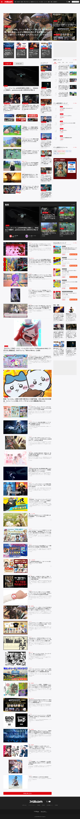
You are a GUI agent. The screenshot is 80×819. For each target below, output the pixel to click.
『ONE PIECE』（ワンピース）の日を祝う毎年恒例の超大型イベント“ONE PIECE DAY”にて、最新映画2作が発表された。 (39, 720)
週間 (63, 62)
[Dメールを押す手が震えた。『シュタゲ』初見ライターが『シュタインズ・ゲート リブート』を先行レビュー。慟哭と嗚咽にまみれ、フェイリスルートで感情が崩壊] (46, 153)
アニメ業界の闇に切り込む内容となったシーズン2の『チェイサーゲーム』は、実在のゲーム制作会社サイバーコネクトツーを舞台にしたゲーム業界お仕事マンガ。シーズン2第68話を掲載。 (39, 657)
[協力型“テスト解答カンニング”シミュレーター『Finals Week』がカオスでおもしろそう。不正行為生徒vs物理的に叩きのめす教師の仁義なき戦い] (15, 280)
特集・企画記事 (53, 1)
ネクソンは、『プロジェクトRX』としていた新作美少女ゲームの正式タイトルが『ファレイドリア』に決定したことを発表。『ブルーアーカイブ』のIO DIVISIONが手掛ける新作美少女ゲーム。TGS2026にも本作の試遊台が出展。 (40, 442)
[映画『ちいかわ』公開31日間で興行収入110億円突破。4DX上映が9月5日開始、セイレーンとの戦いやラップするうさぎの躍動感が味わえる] (27, 383)
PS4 (70, 151)
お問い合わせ (24, 805)
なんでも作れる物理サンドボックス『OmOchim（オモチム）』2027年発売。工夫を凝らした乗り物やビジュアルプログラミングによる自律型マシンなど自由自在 (30, 152)
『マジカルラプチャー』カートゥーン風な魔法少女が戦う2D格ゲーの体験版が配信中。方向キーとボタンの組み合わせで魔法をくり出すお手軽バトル (39, 358)
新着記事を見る (27, 793)
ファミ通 (29, 564)
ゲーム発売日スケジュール (60, 147)
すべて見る (75, 59)
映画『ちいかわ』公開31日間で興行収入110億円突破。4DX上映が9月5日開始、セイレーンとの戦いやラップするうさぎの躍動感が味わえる (27, 400)
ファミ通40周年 (32, 559)
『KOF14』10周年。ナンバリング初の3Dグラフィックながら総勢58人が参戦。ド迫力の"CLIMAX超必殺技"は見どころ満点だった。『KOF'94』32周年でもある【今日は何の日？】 (11, 108)
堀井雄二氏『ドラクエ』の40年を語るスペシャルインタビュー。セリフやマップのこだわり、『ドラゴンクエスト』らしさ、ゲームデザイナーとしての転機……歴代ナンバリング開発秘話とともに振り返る (71, 317)
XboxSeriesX (62, 153)
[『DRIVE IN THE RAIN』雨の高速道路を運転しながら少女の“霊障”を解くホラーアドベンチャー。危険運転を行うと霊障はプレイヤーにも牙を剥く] (15, 473)
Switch (22, 1)
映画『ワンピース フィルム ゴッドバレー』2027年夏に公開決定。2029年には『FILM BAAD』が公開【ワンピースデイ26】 (39, 717)
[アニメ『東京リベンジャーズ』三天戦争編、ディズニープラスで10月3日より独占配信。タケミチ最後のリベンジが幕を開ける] (15, 295)
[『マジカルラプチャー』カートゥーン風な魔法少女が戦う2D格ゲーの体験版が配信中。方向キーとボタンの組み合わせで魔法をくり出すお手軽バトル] (15, 361)
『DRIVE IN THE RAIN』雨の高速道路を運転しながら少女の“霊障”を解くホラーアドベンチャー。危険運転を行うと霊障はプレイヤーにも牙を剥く (39, 470)
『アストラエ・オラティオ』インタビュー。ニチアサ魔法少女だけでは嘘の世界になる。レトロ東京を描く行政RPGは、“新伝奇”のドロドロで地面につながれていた (46, 143)
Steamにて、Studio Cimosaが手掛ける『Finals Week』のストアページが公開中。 (39, 279)
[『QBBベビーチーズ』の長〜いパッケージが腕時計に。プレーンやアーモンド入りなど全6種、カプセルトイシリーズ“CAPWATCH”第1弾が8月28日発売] (15, 597)
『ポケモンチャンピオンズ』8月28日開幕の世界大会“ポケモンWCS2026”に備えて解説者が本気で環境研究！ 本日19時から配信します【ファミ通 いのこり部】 (40, 261)
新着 (15, 1)
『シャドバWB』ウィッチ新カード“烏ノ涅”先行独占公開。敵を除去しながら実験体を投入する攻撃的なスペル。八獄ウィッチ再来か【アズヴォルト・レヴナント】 (27, 33)
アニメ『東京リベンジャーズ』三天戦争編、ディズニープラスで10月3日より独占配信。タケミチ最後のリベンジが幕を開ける (40, 292)
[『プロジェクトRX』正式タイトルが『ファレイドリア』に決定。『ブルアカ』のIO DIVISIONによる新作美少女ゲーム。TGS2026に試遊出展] (15, 442)
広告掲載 (56, 805)
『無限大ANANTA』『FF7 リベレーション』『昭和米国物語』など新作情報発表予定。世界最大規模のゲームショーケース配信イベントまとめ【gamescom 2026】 (8, 52)
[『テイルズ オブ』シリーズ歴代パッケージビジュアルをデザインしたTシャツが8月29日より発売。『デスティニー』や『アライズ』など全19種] (15, 627)
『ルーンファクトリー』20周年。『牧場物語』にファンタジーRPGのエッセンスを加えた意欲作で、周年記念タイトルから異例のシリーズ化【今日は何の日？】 (39, 686)
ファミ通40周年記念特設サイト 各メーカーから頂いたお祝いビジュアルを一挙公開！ (39, 562)
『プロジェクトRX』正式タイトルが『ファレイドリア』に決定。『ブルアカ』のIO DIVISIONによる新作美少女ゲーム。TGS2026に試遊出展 (40, 439)
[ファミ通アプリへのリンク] (36, 811)
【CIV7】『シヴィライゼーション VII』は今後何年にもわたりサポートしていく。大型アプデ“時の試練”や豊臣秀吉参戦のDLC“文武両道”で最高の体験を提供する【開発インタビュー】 (46, 178)
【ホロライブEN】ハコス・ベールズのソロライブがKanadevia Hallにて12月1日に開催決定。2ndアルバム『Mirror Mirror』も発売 (27, 349)
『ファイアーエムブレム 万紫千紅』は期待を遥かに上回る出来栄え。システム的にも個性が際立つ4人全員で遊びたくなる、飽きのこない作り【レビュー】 (58, 334)
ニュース (45, 1)
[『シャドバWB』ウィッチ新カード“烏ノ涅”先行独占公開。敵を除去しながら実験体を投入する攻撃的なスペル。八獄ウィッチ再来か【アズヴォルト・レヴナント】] (15, 612)
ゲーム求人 (41, 1)
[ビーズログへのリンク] (44, 811)
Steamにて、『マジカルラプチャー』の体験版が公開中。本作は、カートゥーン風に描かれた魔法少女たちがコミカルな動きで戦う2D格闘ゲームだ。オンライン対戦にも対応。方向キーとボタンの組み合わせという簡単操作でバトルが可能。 (40, 361)
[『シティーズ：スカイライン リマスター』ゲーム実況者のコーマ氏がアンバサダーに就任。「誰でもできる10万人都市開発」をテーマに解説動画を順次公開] (15, 674)
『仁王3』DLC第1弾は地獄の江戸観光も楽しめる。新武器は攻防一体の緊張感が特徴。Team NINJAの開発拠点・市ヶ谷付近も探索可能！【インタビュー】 (46, 195)
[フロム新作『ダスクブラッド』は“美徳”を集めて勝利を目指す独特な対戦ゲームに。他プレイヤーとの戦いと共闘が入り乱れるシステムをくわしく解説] (46, 102)
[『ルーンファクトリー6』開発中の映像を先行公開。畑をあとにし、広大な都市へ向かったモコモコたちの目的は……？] (12, 142)
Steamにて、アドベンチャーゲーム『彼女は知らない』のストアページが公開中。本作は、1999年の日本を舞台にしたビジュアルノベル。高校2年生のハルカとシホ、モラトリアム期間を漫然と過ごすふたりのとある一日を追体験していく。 (40, 643)
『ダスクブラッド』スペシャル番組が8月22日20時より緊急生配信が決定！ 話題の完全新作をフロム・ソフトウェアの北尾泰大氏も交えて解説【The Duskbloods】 (46, 75)
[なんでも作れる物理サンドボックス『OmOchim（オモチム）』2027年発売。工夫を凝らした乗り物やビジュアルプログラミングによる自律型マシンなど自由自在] (12, 154)
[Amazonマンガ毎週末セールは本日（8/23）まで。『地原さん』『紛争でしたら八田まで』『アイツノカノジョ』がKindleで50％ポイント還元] (15, 751)
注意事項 (43, 805)
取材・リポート (24, 161)
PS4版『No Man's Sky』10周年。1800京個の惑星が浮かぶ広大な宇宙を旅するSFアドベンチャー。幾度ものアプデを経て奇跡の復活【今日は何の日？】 (30, 107)
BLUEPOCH (30, 517)
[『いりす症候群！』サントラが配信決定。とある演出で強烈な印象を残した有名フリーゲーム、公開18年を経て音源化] (15, 766)
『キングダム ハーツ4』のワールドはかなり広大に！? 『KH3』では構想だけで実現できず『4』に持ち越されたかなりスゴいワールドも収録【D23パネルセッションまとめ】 (58, 317)
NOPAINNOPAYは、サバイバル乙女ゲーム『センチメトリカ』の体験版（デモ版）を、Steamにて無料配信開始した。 (39, 310)
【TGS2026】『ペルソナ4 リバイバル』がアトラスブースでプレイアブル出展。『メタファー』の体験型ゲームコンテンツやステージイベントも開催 (39, 501)
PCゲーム (28, 1)
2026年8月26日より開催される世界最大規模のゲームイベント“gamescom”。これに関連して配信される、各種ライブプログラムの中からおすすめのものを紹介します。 (39, 735)
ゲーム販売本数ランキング (60, 103)
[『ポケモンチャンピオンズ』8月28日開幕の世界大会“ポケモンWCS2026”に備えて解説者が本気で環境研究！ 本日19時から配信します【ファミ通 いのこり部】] (15, 264)
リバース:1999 (32, 513)
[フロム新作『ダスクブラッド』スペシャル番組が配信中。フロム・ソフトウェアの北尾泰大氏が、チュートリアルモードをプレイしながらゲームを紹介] (33, 46)
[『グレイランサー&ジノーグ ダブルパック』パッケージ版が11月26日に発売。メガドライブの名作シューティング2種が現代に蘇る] (15, 249)
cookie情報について (50, 805)
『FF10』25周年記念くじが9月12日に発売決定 (38, 777)
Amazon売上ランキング (59, 243)
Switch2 (18, 1)
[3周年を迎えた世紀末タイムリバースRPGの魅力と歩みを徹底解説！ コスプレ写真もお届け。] (15, 520)
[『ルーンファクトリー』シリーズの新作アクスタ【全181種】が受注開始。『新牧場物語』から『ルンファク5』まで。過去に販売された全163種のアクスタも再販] (15, 535)
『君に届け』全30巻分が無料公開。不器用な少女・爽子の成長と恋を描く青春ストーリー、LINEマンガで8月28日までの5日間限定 (39, 454)
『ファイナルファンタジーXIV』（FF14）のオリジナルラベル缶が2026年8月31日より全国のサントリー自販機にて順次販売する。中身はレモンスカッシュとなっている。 (39, 549)
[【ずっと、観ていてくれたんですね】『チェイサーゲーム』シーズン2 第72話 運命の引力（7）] (15, 658)
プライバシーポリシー (31, 805)
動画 (49, 1)
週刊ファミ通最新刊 (59, 159)
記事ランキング (57, 59)
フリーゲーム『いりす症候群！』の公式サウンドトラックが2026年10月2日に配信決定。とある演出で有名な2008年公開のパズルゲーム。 (39, 766)
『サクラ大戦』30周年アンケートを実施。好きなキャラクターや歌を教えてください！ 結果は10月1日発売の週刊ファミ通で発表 (21, 52)
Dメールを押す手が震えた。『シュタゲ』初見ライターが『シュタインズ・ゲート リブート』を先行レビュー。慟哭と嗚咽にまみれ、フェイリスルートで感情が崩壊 (46, 160)
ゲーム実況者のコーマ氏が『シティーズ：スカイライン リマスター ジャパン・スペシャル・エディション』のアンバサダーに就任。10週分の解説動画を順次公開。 (39, 674)
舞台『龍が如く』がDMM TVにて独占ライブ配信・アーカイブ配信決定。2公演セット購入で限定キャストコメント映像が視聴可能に (39, 578)
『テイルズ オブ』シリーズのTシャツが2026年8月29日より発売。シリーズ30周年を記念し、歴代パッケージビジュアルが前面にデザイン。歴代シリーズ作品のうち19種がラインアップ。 (40, 627)
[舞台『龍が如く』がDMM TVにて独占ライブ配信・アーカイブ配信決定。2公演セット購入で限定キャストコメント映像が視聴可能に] (15, 581)
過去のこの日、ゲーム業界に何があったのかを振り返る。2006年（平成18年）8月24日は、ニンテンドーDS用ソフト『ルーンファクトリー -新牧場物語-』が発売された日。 (40, 689)
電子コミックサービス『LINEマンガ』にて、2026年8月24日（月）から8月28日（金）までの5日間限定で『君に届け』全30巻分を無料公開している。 (40, 458)
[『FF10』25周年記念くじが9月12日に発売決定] (15, 782)
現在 (55, 62)
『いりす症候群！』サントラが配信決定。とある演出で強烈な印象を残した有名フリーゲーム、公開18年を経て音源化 (39, 763)
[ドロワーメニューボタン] (2, 2)
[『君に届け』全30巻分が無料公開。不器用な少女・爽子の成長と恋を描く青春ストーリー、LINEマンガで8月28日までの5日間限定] (15, 458)
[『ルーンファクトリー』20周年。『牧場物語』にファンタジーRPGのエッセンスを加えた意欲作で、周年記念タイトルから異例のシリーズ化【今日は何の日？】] (15, 689)
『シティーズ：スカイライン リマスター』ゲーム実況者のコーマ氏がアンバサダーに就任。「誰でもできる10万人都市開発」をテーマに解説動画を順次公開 (39, 670)
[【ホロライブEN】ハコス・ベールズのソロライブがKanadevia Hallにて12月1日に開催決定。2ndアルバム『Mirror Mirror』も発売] (27, 332)
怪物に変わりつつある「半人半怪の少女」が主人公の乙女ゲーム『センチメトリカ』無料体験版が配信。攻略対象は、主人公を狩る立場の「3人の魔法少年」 (39, 307)
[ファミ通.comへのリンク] (8, 1)
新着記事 (19, 64)
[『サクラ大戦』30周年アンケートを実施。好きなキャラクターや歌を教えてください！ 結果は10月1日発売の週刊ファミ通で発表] (21, 46)
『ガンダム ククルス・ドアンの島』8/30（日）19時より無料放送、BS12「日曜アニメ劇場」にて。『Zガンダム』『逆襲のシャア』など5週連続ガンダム (30, 188)
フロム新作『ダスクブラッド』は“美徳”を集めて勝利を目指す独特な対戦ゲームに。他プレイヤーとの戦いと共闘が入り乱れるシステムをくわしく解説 (46, 109)
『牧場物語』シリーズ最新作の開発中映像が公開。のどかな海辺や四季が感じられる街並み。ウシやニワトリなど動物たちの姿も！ (30, 128)
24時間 (59, 62)
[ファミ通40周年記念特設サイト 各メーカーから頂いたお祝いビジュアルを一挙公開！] (15, 566)
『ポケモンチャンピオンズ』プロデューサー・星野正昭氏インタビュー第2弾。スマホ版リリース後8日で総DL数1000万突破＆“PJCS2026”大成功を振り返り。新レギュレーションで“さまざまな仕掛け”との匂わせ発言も (46, 126)
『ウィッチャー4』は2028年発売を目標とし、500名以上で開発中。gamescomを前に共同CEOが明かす (20, 89)
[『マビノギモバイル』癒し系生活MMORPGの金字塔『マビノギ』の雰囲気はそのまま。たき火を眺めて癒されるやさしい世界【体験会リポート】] (12, 166)
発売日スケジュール (34, 1)
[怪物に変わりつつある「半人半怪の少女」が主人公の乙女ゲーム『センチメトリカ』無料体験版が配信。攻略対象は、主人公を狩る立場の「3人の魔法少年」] (15, 310)
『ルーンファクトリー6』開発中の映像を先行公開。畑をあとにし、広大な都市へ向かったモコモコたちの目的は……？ (30, 140)
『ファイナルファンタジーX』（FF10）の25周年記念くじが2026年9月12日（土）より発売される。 (39, 779)
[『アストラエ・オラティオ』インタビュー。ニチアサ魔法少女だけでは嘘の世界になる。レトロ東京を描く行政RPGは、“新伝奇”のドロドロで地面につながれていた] (46, 136)
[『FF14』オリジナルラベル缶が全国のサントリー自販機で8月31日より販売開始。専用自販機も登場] (15, 550)
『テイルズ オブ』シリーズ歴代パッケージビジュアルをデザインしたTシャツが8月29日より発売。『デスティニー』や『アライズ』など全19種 (39, 624)
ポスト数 (71, 62)
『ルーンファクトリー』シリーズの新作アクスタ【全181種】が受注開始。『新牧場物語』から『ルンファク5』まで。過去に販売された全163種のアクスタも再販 (39, 531)
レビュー (55, 20)
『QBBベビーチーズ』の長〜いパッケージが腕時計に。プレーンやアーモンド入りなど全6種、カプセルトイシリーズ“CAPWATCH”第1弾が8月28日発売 (39, 593)
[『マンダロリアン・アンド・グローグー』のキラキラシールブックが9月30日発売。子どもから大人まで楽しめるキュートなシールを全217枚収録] (15, 412)
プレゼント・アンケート (21, 48)
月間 (66, 62)
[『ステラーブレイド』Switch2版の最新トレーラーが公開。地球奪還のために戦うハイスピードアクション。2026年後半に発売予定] (15, 427)
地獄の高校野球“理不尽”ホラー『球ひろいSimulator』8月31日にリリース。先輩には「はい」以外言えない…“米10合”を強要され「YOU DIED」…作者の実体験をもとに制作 (30, 176)
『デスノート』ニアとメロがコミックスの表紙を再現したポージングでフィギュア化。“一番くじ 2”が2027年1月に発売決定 (39, 485)
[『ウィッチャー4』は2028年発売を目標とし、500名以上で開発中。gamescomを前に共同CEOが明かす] (21, 76)
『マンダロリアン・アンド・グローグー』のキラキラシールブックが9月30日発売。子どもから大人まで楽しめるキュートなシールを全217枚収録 (40, 408)
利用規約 (38, 805)
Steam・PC (56, 153)
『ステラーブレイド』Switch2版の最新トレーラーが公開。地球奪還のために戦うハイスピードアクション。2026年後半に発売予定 (39, 424)
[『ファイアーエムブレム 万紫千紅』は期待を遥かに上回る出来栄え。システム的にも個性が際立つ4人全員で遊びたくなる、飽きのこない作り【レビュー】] (58, 327)
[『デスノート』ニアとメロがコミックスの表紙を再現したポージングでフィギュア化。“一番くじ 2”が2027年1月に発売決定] (15, 489)
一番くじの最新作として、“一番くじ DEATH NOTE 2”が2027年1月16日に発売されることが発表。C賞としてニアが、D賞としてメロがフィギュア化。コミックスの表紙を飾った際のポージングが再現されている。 (39, 488)
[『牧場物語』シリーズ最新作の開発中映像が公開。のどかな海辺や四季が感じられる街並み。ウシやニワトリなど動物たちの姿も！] (12, 130)
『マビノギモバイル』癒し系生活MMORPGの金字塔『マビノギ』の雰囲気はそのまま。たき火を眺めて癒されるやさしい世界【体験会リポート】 (30, 164)
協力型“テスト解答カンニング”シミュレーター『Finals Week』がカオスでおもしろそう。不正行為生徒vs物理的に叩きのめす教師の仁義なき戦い (39, 276)
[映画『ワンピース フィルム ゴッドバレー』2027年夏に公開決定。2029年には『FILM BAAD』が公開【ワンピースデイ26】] (15, 720)
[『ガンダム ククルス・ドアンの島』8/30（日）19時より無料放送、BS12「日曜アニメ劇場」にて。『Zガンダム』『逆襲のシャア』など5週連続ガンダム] (12, 189)
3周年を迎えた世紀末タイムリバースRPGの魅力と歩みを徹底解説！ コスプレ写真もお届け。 (39, 516)
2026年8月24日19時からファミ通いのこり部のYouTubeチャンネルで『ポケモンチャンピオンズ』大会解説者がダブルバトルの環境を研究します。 (39, 264)
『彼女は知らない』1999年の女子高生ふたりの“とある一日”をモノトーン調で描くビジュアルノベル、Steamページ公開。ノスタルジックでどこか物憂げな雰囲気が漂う (40, 639)
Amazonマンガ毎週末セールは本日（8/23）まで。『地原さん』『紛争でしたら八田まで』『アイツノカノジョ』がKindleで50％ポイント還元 (39, 747)
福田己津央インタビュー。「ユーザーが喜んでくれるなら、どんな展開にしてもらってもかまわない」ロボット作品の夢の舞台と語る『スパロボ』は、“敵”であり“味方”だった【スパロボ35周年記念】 (46, 52)
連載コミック (31, 652)
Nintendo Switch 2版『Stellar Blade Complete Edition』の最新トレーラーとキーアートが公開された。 (39, 427)
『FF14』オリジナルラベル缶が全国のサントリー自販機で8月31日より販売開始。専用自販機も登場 (39, 546)
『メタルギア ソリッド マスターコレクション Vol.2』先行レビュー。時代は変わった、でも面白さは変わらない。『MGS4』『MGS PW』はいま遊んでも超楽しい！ (64, 23)
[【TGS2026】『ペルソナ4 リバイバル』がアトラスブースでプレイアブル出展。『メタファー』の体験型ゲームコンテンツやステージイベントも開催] (15, 504)
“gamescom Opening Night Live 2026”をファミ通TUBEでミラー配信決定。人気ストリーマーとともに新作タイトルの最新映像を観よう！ (64, 37)
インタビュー (45, 48)
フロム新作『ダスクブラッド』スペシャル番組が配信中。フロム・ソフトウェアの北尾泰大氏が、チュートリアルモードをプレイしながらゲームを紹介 (33, 52)
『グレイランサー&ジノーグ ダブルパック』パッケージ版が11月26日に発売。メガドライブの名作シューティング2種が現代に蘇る (39, 245)
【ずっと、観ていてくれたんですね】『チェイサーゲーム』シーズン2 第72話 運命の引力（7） (39, 654)
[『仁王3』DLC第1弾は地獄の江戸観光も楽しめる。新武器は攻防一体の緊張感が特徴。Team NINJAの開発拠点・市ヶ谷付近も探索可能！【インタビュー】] (46, 187)
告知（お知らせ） (57, 34)
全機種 (55, 151)
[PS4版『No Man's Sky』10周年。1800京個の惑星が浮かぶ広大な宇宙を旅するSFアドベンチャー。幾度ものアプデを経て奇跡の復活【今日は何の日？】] (30, 99)
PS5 (25, 1)
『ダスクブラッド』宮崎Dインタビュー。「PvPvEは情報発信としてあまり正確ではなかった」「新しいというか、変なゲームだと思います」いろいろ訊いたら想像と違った (46, 92)
